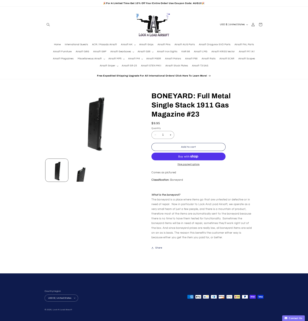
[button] (48, 24)
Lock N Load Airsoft (62, 309)
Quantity (156, 128)
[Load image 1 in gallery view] (56, 170)
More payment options (189, 164)
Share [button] (158, 248)
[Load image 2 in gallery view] (81, 170)
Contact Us (294, 318)
